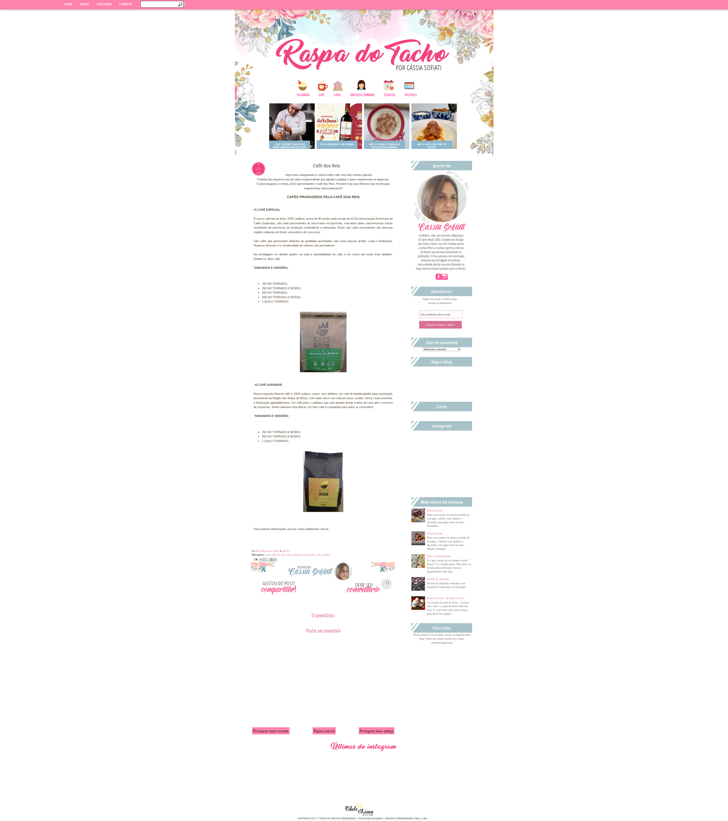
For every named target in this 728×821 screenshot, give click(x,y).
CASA (337, 94)
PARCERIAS (104, 4)
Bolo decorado (435, 510)
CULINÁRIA (303, 94)
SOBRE (84, 4)
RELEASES (411, 94)
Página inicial (324, 730)
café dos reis (278, 554)
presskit (326, 554)
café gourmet (293, 554)
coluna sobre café (311, 554)
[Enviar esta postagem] (255, 559)
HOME (68, 4)
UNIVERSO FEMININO (362, 94)
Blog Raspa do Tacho (268, 551)
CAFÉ (322, 94)
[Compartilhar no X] (268, 559)
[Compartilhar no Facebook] (271, 559)
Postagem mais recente (271, 730)
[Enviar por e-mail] (261, 559)
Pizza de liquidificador (439, 556)
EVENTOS (389, 94)
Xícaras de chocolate (438, 579)
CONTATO (125, 4)
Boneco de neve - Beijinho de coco (445, 598)
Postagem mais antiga (376, 730)
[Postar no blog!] (264, 559)
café (268, 554)
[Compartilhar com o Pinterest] (275, 559)
